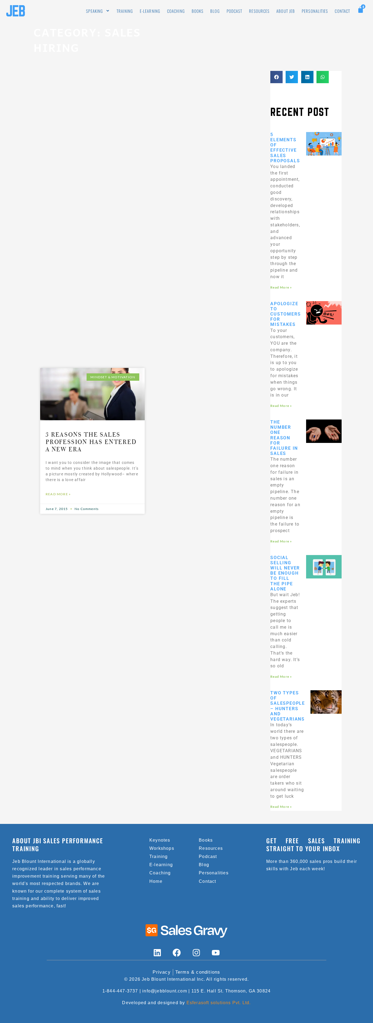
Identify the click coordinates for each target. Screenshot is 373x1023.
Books (198, 11)
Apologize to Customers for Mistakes (285, 314)
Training (125, 11)
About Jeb (285, 11)
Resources (259, 11)
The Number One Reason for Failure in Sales (284, 437)
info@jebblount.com (164, 991)
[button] (276, 77)
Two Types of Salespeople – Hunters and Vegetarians (287, 706)
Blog (215, 11)
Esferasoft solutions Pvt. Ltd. (219, 1002)
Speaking (94, 11)
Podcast (234, 11)
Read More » (58, 494)
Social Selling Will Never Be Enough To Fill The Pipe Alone (285, 573)
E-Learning (150, 11)
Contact (342, 11)
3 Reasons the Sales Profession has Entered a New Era (91, 442)
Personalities (315, 11)
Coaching (176, 11)
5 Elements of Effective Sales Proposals (285, 147)
